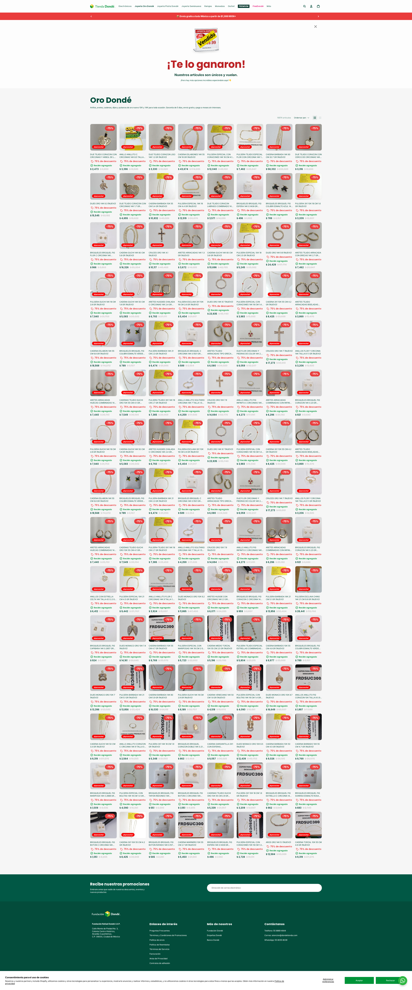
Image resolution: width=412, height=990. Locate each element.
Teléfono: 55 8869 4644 (275, 930)
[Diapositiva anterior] (91, 16)
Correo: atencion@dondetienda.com (280, 935)
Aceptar (359, 980)
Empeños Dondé (214, 935)
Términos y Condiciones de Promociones (168, 935)
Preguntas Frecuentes (160, 930)
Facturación (155, 954)
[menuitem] (125, 6)
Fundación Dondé (215, 930)
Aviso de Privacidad (158, 958)
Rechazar (390, 980)
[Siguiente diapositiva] (318, 16)
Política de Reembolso (160, 944)
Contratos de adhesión (160, 963)
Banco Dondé (213, 940)
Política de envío (157, 940)
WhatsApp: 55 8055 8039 (275, 940)
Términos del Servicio (159, 949)
